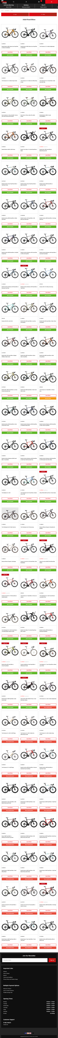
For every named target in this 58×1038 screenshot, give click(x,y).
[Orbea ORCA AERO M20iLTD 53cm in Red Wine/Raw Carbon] (29, 685)
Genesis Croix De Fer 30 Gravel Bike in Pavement (9, 905)
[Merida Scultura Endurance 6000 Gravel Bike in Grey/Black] (10, 445)
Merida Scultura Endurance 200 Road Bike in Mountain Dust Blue (10, 287)
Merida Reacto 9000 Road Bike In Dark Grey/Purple (9, 699)
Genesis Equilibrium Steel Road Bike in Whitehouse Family (28, 665)
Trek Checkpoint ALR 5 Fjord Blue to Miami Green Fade (29, 493)
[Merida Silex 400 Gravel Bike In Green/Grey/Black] (10, 651)
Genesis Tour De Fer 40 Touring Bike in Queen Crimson (28, 905)
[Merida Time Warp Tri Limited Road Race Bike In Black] (29, 616)
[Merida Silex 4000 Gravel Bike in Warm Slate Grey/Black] (29, 342)
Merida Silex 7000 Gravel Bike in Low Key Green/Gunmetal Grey (9, 390)
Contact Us (5, 1024)
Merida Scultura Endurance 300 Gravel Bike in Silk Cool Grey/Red (29, 253)
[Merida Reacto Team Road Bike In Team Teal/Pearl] (29, 925)
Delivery (5, 971)
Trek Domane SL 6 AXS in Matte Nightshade (48, 698)
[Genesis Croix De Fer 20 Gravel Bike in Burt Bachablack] (29, 548)
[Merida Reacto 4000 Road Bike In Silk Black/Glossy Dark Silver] (29, 857)
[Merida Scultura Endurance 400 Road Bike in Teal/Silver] (29, 273)
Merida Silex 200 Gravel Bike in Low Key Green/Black (28, 322)
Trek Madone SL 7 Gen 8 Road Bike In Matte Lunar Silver (48, 665)
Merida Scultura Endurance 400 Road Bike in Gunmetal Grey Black (48, 253)
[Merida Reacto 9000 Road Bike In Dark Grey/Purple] (10, 685)
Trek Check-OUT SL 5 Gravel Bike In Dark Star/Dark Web (47, 81)
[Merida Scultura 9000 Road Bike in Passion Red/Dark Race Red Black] (29, 754)
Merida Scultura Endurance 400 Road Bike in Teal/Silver (29, 287)
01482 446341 (7, 1022)
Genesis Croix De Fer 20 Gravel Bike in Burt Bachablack (29, 562)
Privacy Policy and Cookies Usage (10, 979)
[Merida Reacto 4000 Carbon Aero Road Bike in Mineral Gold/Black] (10, 33)
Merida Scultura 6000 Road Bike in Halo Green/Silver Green (9, 425)
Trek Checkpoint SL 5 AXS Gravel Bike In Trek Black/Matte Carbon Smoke (9, 631)
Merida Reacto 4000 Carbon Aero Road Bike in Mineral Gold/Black (10, 47)
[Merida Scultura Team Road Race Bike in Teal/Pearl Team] (10, 170)
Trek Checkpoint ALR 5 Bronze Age (27, 527)
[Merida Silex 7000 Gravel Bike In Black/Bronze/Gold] (48, 136)
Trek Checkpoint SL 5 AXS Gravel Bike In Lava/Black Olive (47, 596)
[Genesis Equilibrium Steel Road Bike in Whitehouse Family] (29, 651)
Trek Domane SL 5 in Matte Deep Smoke (9, 80)
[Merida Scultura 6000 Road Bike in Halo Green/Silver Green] (10, 410)
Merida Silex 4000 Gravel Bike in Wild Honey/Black (47, 356)
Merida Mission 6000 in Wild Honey (8, 149)
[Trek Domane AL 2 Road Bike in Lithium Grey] (48, 376)
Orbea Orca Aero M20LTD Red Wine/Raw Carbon (47, 562)
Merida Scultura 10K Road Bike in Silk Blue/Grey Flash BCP (28, 219)
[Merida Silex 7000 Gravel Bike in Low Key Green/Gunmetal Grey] (10, 376)
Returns (5, 975)
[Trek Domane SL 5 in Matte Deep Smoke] (10, 67)
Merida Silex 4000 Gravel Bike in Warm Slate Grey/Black (28, 356)
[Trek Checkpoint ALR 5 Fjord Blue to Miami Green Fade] (29, 479)
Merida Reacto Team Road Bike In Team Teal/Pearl (28, 940)
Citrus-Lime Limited (34, 1036)
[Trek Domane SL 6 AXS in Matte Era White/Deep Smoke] (29, 719)
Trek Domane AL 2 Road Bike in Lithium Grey (47, 390)
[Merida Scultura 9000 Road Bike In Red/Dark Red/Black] (48, 616)
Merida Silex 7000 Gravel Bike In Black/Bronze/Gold (46, 150)
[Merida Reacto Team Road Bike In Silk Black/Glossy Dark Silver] (10, 788)
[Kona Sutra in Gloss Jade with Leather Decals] (29, 102)
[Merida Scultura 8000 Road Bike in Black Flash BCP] (10, 204)
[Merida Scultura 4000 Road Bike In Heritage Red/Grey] (48, 891)
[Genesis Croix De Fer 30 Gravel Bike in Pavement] (10, 891)
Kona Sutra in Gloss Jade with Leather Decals (28, 116)
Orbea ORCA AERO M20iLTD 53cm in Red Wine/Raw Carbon (28, 699)
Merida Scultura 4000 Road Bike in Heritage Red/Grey (48, 219)
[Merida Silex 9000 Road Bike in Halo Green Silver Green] (29, 376)
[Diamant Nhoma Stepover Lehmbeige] (10, 548)
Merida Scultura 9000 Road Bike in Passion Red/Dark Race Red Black (29, 768)
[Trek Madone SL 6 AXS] (10, 479)
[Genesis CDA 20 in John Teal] (10, 307)
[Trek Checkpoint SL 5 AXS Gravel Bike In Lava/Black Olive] (48, 582)
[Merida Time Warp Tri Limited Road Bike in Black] (29, 136)
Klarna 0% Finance (7, 988)
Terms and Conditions (8, 977)
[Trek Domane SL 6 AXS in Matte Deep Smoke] (48, 719)
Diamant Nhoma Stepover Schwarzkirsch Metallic (47, 528)
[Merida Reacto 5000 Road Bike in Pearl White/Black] (10, 857)
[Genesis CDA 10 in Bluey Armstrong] (48, 273)
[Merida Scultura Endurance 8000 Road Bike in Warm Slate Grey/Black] (48, 410)
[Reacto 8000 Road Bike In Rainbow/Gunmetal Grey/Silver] (10, 822)
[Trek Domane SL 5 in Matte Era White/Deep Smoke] (29, 67)
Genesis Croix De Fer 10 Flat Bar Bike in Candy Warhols (9, 596)
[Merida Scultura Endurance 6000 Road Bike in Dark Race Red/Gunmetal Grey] (29, 445)
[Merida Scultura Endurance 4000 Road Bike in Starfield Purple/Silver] (29, 410)
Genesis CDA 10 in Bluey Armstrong (46, 286)
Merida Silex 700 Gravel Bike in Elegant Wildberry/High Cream (9, 356)
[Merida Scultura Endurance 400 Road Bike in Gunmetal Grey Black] (48, 239)
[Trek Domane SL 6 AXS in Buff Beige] (10, 719)
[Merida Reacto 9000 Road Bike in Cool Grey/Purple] (29, 788)
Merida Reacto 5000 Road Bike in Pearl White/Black (9, 871)
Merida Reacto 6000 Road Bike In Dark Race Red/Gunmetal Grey (48, 837)
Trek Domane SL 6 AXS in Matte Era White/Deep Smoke (27, 734)
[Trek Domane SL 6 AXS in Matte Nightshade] (48, 685)
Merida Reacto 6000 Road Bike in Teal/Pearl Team (48, 802)
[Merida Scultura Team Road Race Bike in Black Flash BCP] (29, 170)
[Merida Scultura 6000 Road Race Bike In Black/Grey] (48, 925)
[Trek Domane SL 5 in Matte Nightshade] (48, 33)
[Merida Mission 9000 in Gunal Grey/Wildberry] (48, 102)
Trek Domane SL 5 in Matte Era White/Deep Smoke (29, 81)
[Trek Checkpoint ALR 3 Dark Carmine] (10, 513)
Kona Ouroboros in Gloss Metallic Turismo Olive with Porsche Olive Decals (10, 116)
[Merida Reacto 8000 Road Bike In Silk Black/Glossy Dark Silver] (29, 822)
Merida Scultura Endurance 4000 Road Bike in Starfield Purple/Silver (29, 425)
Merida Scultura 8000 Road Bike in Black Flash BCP (9, 219)
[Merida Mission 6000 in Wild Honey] (10, 136)
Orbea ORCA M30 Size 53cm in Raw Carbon (48, 492)
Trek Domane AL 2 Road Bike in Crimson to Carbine (29, 596)
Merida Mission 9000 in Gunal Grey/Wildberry (45, 116)
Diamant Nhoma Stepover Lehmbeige (9, 561)
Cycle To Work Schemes (8, 990)
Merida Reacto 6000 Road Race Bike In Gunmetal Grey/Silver (9, 940)
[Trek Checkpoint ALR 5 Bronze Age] (29, 513)
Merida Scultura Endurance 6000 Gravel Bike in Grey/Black (9, 459)
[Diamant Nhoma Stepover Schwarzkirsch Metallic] (48, 513)
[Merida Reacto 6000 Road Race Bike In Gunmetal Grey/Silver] (10, 925)
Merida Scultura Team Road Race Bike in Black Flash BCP (28, 184)
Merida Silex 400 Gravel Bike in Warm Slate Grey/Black (48, 322)
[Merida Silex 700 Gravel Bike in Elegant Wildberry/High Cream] (10, 342)
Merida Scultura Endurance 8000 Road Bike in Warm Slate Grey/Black (48, 425)
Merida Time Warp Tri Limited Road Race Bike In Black (28, 631)
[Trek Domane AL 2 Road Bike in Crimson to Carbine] (29, 582)
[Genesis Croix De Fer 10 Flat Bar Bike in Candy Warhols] (10, 582)
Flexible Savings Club (7, 992)
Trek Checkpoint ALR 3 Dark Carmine (9, 527)
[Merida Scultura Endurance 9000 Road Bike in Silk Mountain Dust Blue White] (48, 445)
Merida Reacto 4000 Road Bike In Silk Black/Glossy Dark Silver (28, 871)
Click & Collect (6, 973)
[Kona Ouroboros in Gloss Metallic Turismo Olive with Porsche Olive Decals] (10, 102)
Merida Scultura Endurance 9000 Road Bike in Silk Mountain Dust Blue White (48, 459)
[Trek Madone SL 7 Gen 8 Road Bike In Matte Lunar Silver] (48, 651)
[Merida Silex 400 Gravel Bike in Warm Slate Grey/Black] (48, 307)
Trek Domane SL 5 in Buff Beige (8, 767)
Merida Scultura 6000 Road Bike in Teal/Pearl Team (46, 184)
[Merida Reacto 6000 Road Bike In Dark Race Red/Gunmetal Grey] (48, 822)
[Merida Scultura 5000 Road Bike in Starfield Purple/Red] (10, 239)
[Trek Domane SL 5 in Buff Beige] (10, 754)
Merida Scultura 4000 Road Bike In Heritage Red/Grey (48, 905)
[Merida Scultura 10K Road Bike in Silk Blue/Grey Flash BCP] (29, 204)
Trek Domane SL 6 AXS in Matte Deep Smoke (47, 734)
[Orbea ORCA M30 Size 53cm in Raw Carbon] (48, 479)
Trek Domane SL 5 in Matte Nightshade (47, 46)
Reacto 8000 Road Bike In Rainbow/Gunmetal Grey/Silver (7, 837)
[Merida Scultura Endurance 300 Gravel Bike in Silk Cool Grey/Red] (29, 239)
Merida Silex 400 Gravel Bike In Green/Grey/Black (7, 665)
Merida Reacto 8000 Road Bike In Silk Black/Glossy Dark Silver (28, 837)
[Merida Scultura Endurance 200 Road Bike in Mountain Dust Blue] (10, 273)
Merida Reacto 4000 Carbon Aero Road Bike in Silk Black (29, 47)
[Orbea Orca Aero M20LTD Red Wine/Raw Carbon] (48, 548)
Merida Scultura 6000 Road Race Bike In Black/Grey (47, 940)
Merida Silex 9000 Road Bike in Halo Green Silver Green (29, 390)
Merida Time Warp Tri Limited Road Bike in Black (29, 150)
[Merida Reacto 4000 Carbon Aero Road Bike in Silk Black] (29, 33)
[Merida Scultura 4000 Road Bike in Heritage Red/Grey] (48, 204)
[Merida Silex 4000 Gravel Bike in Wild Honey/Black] (48, 342)
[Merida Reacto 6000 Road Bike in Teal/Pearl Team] (48, 788)
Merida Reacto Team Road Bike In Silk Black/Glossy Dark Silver (9, 802)
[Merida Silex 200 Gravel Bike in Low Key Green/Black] (29, 307)
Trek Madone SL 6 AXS (6, 492)
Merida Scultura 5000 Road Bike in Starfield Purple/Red (10, 253)
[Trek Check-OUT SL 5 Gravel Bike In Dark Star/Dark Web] (48, 67)
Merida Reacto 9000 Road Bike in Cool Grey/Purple (28, 802)
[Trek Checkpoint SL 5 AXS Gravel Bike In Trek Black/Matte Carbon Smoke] (10, 616)
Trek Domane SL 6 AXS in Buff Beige (9, 733)
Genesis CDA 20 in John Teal (7, 321)
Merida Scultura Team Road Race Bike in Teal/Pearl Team (9, 184)
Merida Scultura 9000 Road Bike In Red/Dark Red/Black (46, 631)
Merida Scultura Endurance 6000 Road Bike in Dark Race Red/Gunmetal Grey (29, 459)
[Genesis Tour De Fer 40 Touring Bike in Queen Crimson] (29, 891)
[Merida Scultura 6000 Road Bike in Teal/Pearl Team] (48, 170)
